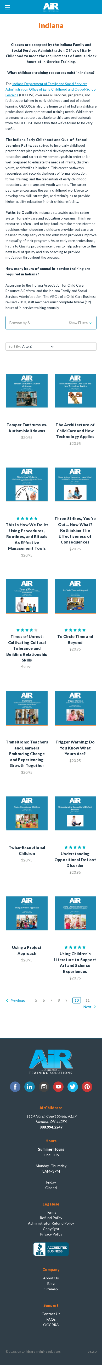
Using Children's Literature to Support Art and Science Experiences (75, 962)
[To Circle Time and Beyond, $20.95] (75, 597)
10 (77, 1000)
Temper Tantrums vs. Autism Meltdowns (27, 427)
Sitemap (51, 1289)
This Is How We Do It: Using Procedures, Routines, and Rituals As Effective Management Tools (27, 536)
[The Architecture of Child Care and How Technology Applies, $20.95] (75, 391)
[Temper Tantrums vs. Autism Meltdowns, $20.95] (27, 391)
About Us (51, 1278)
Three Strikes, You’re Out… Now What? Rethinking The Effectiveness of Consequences (75, 530)
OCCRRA (51, 1324)
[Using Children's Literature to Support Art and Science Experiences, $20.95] (75, 914)
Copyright (51, 1228)
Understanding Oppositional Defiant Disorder (75, 859)
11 (88, 1000)
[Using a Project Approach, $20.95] (27, 914)
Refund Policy (51, 1217)
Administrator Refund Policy (51, 1223)
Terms (51, 1212)
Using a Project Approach (27, 950)
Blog (51, 1283)
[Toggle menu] (7, 7)
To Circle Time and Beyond (75, 639)
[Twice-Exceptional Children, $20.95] (27, 814)
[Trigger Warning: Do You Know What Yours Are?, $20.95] (75, 708)
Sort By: (15, 346)
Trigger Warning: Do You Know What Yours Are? (75, 748)
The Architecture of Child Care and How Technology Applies (75, 430)
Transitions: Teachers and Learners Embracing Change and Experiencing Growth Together (27, 754)
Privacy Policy (51, 1234)
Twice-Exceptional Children (27, 850)
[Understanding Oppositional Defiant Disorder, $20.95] (75, 814)
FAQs (51, 1319)
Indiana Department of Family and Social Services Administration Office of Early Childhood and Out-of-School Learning (51, 89)
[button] (51, 322)
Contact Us (51, 1313)
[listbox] (38, 346)
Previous (17, 1000)
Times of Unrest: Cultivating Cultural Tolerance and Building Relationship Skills (26, 648)
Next (87, 1006)
